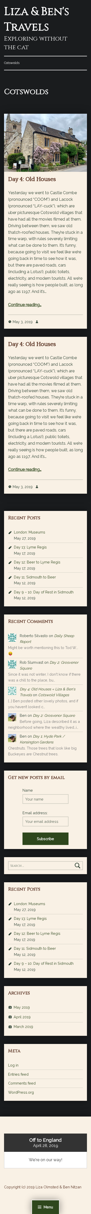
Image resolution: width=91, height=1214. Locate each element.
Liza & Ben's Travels (36, 19)
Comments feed (22, 1083)
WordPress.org (21, 1092)
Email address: (35, 813)
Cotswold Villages (53, 695)
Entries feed (18, 1074)
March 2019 (23, 1026)
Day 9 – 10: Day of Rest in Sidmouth (44, 592)
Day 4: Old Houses (32, 179)
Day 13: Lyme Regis (30, 547)
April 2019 (22, 1017)
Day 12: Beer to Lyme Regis (37, 562)
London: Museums (29, 532)
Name (27, 790)
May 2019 (22, 1007)
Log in (13, 1065)
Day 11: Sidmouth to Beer (35, 577)
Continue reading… (24, 304)
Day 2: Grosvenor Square (54, 715)
